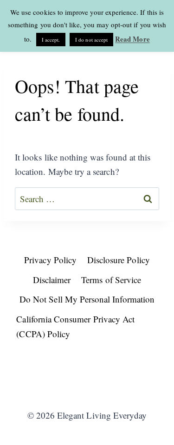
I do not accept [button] (91, 39)
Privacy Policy (50, 260)
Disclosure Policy (118, 260)
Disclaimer (52, 279)
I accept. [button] (51, 39)
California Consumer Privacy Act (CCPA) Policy (75, 326)
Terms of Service (111, 279)
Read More (132, 39)
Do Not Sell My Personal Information (87, 299)
